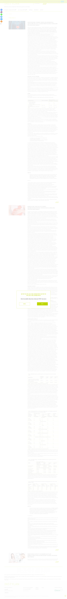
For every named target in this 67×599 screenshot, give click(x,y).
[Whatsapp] (1, 14)
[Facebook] (1, 10)
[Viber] (1, 12)
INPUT (42, 303)
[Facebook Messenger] (1, 19)
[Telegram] (1, 17)
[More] (1, 21)
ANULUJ (24, 303)
